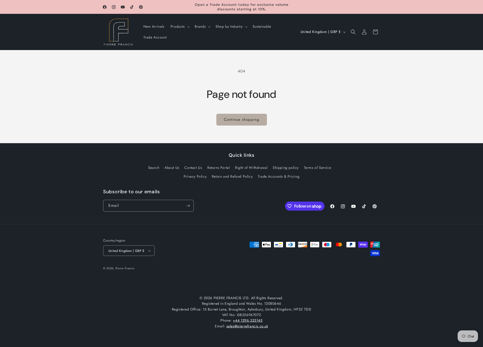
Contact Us (193, 167)
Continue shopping (241, 119)
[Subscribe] (187, 206)
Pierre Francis (124, 268)
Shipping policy (286, 167)
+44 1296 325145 (248, 320)
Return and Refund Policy (232, 176)
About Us (172, 167)
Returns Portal (218, 167)
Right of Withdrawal (251, 167)
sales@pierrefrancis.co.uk (247, 326)
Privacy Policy (195, 176)
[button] (180, 26)
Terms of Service (317, 167)
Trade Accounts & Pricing (278, 176)
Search (153, 167)
